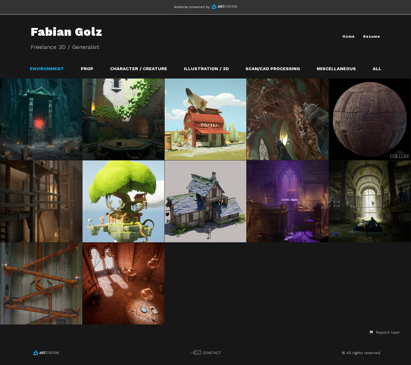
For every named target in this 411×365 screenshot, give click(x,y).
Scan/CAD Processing (272, 68)
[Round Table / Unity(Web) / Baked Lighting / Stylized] (123, 82)
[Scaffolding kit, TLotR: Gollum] (41, 164)
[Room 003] (41, 246)
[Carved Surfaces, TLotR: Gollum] (370, 82)
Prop (87, 68)
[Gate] (41, 82)
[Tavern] (206, 164)
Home (348, 36)
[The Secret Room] (123, 246)
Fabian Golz (66, 32)
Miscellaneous (336, 68)
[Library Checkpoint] (370, 164)
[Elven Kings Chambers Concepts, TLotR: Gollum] (288, 82)
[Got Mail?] (206, 82)
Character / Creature (138, 68)
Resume (371, 36)
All (377, 68)
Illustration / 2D (206, 68)
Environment (47, 68)
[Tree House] (123, 164)
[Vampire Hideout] (288, 164)
